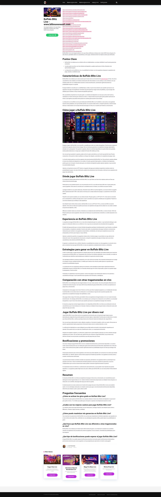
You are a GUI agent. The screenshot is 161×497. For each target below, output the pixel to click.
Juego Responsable (92, 494)
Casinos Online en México (54, 494)
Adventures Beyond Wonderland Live (71, 468)
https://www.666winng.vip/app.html (71, 39)
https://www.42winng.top (68, 23)
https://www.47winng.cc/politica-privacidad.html (73, 13)
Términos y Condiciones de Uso (112, 494)
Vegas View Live (52, 467)
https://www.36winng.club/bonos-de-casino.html (73, 36)
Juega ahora (52, 35)
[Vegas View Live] (52, 463)
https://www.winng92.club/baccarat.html (72, 24)
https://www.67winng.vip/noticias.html (71, 26)
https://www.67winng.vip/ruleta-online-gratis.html (74, 9)
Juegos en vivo (95, 2)
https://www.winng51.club (68, 49)
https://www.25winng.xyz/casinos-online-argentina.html (75, 29)
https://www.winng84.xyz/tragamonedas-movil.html (74, 44)
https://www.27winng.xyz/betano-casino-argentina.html (75, 14)
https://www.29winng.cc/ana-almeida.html (72, 51)
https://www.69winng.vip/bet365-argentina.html (73, 33)
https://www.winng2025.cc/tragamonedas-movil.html (74, 28)
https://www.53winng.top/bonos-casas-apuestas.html (75, 11)
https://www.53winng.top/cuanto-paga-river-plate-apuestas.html (77, 38)
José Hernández (71, 445)
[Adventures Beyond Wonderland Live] (71, 464)
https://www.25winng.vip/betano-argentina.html (73, 16)
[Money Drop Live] (108, 463)
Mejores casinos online (72, 2)
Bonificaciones (104, 2)
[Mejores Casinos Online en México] (45, 2)
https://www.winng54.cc (68, 18)
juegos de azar (104, 78)
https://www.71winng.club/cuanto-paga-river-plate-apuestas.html (77, 31)
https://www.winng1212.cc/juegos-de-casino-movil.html (75, 43)
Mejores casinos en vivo (84, 2)
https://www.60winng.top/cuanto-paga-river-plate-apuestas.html (77, 21)
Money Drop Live (109, 467)
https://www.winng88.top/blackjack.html (72, 34)
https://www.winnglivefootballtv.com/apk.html (73, 46)
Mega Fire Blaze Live (90, 467)
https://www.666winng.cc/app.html (70, 41)
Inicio (64, 2)
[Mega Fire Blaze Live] (89, 463)
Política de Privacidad (101, 494)
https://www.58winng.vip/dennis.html (71, 19)
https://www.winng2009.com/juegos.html (72, 48)
